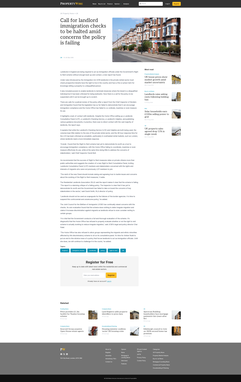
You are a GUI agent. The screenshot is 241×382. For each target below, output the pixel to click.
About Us (108, 349)
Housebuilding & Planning (109, 326)
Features (124, 364)
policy (103, 250)
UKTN (139, 354)
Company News (106, 309)
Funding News (64, 309)
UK (77, 13)
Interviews (124, 360)
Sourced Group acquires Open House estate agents (72, 330)
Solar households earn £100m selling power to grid (157, 114)
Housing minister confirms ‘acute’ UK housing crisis (114, 330)
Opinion (117, 4)
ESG (146, 108)
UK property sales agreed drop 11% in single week (155, 131)
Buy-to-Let (101, 4)
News (94, 4)
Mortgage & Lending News (161, 362)
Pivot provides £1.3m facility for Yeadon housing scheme (72, 314)
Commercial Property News (161, 365)
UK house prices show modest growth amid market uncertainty (156, 80)
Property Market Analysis (152, 74)
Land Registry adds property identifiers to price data (114, 313)
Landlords (92, 250)
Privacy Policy (141, 357)
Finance (110, 4)
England (64, 250)
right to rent (113, 250)
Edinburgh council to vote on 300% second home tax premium (155, 331)
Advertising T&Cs (110, 358)
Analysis (126, 4)
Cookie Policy (141, 360)
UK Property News (67, 13)
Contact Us (108, 362)
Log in (167, 4)
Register (176, 4)
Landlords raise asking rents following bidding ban (157, 97)
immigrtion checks (78, 250)
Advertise (108, 355)
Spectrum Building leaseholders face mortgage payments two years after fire (156, 315)
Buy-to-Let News (149, 91)
